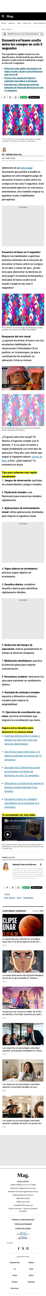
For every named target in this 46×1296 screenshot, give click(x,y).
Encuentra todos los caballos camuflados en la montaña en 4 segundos (21, 803)
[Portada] (23, 1179)
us (15, 1269)
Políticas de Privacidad (23, 1224)
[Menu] (4, 16)
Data (31, 1269)
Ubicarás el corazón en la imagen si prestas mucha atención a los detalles (24, 787)
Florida (3, 23)
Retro (31, 1275)
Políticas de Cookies (23, 1228)
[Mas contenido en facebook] (18, 1248)
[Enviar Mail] (3, 154)
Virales (15, 1282)
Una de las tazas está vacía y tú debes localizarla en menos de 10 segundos (22, 755)
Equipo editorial (23, 1181)
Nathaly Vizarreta (14, 154)
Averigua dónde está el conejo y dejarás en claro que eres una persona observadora (22, 739)
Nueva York (27, 23)
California (11, 23)
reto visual (9, 898)
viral (19, 898)
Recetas (31, 1282)
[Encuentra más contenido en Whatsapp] (15, 97)
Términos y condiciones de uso (23, 1219)
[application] (23, 829)
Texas (19, 23)
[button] (7, 834)
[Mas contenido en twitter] (23, 1248)
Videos (31, 1262)
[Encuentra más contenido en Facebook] (4, 97)
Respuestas (15, 1262)
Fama (15, 1275)
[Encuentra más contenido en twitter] (10, 97)
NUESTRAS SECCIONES (23, 1256)
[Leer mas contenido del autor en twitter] (40, 864)
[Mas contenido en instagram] (27, 1248)
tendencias (28, 898)
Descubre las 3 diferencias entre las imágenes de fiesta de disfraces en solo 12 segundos (22, 771)
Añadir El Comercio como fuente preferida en (23, 34)
